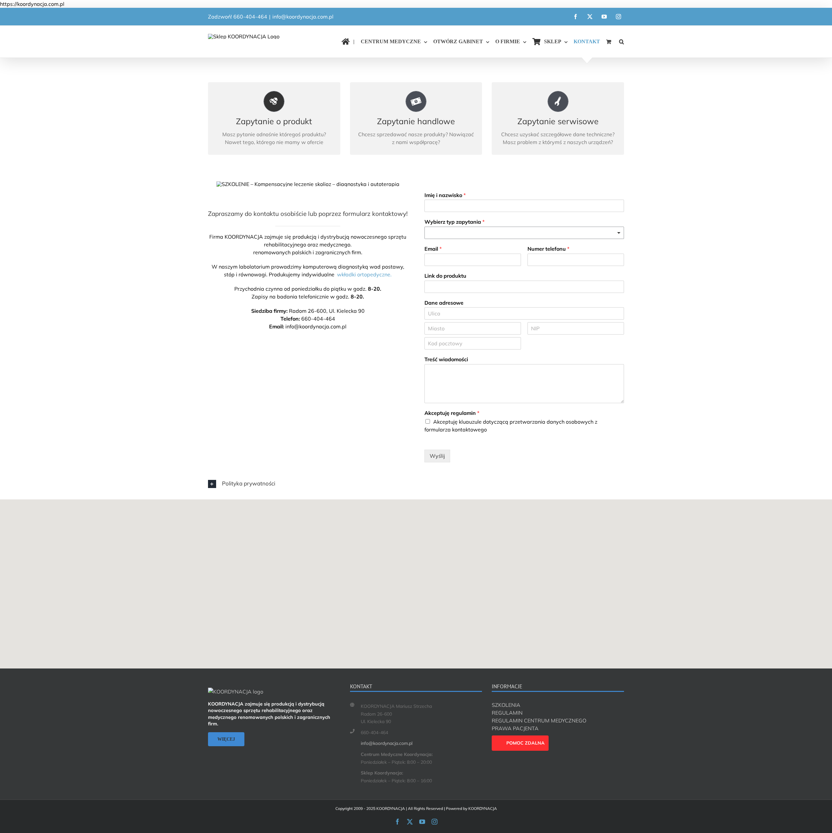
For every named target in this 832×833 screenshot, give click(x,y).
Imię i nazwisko (445, 195)
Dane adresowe (443, 302)
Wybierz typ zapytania (454, 221)
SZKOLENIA (506, 705)
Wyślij (437, 456)
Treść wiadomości (446, 359)
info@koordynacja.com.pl (302, 16)
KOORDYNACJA (244, 236)
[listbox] (524, 233)
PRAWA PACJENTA (515, 728)
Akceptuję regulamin (451, 413)
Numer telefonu (548, 248)
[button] (621, 42)
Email (433, 248)
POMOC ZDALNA (525, 743)
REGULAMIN (507, 712)
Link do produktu (445, 275)
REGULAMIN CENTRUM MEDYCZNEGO (539, 720)
